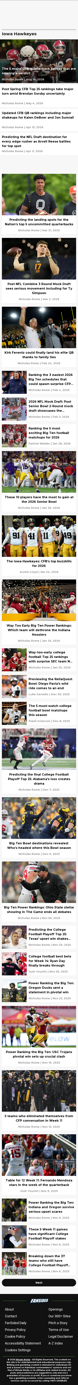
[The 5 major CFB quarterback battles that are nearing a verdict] (39, 61)
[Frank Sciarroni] (39, 721)
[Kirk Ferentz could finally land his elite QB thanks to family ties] (39, 337)
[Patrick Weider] (39, 443)
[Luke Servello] (38, 694)
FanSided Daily (16, 1323)
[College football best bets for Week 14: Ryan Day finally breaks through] (39, 963)
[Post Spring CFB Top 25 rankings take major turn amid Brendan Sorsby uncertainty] (39, 96)
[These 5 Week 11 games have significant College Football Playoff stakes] (39, 1236)
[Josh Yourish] (38, 971)
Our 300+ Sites (59, 1316)
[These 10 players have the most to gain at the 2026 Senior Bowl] (39, 481)
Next (39, 1282)
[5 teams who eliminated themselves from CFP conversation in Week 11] (39, 1100)
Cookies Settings (18, 1350)
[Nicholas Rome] (12, 79)
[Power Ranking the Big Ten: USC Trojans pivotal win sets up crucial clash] (39, 1036)
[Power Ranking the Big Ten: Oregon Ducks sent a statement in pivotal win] (39, 990)
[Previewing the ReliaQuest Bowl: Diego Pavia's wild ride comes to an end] (39, 686)
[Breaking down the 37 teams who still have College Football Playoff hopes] (39, 1263)
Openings (55, 1309)
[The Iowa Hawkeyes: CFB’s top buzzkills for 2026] (39, 545)
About (9, 1309)
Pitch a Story (57, 1323)
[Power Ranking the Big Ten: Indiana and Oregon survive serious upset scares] (39, 1210)
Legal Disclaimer (60, 1336)
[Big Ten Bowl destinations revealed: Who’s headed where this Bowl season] (39, 827)
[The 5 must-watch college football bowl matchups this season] (39, 713)
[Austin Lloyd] (29, 572)
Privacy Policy (15, 1330)
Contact (11, 1316)
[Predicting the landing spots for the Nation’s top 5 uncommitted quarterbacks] (39, 204)
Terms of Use (58, 1330)
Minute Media (23, 1359)
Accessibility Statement (23, 1343)
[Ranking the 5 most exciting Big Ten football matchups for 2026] (39, 435)
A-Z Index (55, 1343)
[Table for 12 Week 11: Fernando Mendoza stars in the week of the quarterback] (39, 1164)
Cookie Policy (15, 1336)
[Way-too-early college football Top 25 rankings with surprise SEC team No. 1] (39, 659)
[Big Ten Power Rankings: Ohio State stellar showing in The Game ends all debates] (39, 892)
